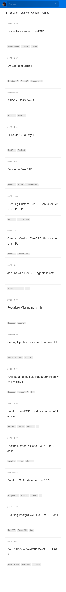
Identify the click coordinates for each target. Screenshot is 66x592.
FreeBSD (25, 46)
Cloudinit (35, 12)
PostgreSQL (22, 530)
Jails (31, 530)
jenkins (10, 288)
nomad (20, 461)
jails (27, 461)
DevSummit (25, 564)
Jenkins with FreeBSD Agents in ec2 (30, 273)
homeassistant (13, 46)
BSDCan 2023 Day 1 (20, 135)
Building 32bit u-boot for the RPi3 (28, 480)
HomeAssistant (36, 81)
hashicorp (12, 357)
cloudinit (21, 426)
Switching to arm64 (19, 65)
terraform (30, 426)
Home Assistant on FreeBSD (25, 31)
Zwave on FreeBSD (19, 169)
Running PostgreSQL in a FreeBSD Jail (32, 515)
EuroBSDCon (13, 564)
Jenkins (21, 219)
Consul (46, 12)
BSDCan (14, 12)
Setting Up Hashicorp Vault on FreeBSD (32, 342)
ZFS (32, 392)
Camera (25, 12)
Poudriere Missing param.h (24, 307)
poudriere (21, 323)
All (6, 12)
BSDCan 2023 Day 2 (20, 100)
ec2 (27, 219)
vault (20, 357)
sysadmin (11, 461)
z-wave (34, 46)
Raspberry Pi (13, 81)
